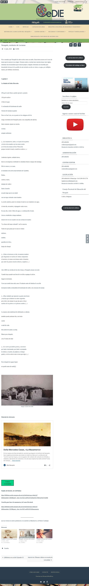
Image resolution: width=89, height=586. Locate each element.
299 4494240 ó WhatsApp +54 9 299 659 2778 (75, 178)
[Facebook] (6, 1)
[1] (15, 366)
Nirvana (45, 575)
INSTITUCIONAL (79, 1)
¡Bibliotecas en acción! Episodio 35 (14, 556)
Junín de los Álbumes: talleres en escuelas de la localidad (40, 558)
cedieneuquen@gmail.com (69, 144)
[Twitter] (4, 1)
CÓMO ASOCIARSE (60, 1)
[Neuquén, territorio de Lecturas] (9, 533)
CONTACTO (70, 1)
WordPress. (50, 575)
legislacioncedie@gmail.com (69, 181)
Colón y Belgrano (66, 196)
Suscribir (66, 107)
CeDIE (5, 40)
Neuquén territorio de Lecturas (44, 538)
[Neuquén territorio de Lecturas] (44, 533)
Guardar (6, 547)
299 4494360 (65, 166)
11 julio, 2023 (8, 48)
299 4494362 (65, 142)
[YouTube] (1, 1)
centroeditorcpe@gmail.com (69, 169)
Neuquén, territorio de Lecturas (9, 538)
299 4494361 (65, 156)
